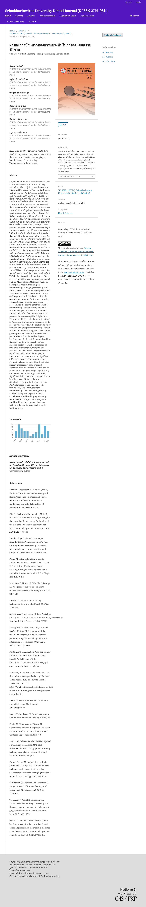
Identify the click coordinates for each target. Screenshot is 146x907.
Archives (31, 15)
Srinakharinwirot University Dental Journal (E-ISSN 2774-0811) (56, 10)
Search (135, 15)
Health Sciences (65, 213)
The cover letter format (74, 272)
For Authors (107, 57)
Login (138, 2)
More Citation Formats (70, 176)
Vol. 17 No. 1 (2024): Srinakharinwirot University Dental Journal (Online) (40, 33)
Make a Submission (112, 35)
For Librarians (108, 61)
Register (129, 2)
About (32, 21)
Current (19, 15)
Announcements (47, 15)
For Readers (107, 52)
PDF (64, 124)
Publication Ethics (68, 15)
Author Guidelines (15, 21)
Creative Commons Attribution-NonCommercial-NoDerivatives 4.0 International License (76, 251)
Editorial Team (87, 15)
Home (8, 15)
